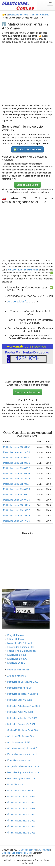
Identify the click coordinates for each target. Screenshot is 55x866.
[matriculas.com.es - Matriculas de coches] (18, 4)
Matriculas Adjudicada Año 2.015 (23, 772)
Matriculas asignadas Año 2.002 (22, 693)
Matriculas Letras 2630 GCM (16, 499)
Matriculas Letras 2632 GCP (16, 510)
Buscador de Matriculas (27, 392)
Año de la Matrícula (18, 301)
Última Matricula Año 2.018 (20, 790)
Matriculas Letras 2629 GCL (16, 494)
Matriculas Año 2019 (39, 14)
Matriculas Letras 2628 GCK (16, 489)
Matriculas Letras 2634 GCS (16, 520)
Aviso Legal (44, 849)
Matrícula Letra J (16, 662)
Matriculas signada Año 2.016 (21, 778)
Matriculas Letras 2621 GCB (16, 452)
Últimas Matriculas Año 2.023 (21, 820)
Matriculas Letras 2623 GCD (16, 462)
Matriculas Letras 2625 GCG (16, 473)
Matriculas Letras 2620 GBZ (16, 446)
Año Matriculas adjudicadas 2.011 (23, 748)
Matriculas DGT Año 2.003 (19, 699)
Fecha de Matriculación (18, 669)
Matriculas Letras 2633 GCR (16, 515)
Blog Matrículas (15, 635)
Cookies (6, 852)
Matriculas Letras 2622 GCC (16, 457)
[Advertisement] (27, 74)
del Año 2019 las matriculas (23, 269)
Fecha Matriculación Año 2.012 (22, 754)
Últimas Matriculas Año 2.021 (21, 808)
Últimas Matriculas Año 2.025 (21, 832)
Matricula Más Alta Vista (20, 643)
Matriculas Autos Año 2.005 (20, 711)
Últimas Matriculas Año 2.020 (21, 802)
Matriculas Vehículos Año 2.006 (22, 717)
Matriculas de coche (18, 14)
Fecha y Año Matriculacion (21, 650)
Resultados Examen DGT (20, 647)
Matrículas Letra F (17, 654)
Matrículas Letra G (17, 658)
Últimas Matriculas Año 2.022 (21, 814)
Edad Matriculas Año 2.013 (20, 760)
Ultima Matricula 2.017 (18, 784)
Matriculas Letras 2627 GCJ (16, 483)
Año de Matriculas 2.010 (18, 742)
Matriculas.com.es (27, 849)
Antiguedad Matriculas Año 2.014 (23, 766)
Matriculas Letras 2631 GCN (16, 504)
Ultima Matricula (16, 639)
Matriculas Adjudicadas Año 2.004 (23, 705)
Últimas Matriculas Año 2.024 (21, 826)
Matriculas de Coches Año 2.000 (22, 681)
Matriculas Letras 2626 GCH (16, 478)
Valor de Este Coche (27, 184)
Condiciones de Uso (21, 852)
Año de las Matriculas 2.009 (20, 736)
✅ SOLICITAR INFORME (27, 149)
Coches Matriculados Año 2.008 (22, 729)
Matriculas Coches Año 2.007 (21, 724)
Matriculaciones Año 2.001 (20, 687)
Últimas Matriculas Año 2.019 (21, 796)
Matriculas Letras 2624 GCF (16, 468)
